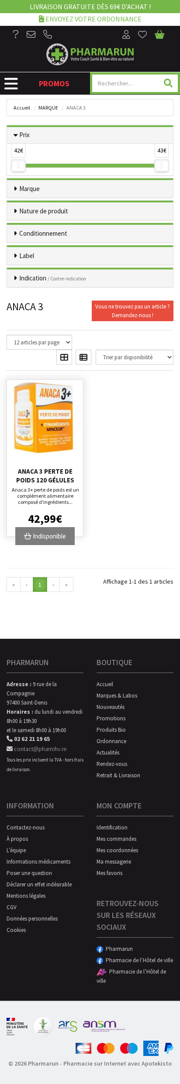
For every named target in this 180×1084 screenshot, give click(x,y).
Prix (24, 135)
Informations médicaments (38, 861)
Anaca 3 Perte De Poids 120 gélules (45, 475)
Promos (54, 83)
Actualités (108, 752)
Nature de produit (43, 211)
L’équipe (16, 850)
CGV (12, 907)
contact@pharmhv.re (39, 749)
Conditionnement (43, 233)
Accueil (22, 107)
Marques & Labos (117, 695)
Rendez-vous (112, 764)
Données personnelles (32, 918)
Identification (112, 827)
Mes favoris (109, 873)
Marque (48, 107)
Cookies (16, 930)
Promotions (111, 718)
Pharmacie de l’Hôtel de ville (138, 960)
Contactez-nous (26, 827)
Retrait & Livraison (118, 775)
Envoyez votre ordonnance (93, 18)
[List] (83, 357)
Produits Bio (111, 729)
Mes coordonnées (117, 850)
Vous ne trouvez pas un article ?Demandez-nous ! (132, 311)
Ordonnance (111, 741)
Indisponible (48, 536)
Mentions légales (26, 896)
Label (26, 256)
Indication (52, 278)
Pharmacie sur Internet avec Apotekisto (117, 1063)
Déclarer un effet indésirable (39, 884)
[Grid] (64, 357)
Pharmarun (118, 949)
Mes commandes (116, 839)
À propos (17, 839)
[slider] (18, 165)
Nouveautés (111, 707)
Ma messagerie (114, 861)
